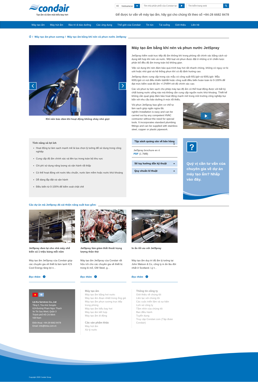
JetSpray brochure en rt (147, 150)
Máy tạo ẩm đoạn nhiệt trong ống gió (105, 298)
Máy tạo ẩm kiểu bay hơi (98, 308)
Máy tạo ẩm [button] (38, 24)
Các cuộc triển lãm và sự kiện (152, 301)
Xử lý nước (91, 329)
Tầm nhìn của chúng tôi (149, 308)
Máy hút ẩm (56, 24)
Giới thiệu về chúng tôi (148, 294)
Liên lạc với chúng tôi (148, 298)
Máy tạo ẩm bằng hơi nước (100, 294)
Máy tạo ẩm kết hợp (96, 312)
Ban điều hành (144, 312)
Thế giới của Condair (129, 24)
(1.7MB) (141, 153)
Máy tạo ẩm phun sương (49, 36)
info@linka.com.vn (48, 326)
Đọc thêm (35, 276)
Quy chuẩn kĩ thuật (145, 171)
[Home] (30, 36)
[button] (36, 86)
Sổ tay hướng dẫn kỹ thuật (150, 163)
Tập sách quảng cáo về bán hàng (154, 141)
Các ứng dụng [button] (104, 24)
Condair (49, 8)
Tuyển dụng (142, 315)
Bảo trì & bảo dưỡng (79, 24)
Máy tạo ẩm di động (96, 315)
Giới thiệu (180, 24)
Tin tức (150, 24)
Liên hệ (195, 24)
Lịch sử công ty (144, 305)
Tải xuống (164, 24)
